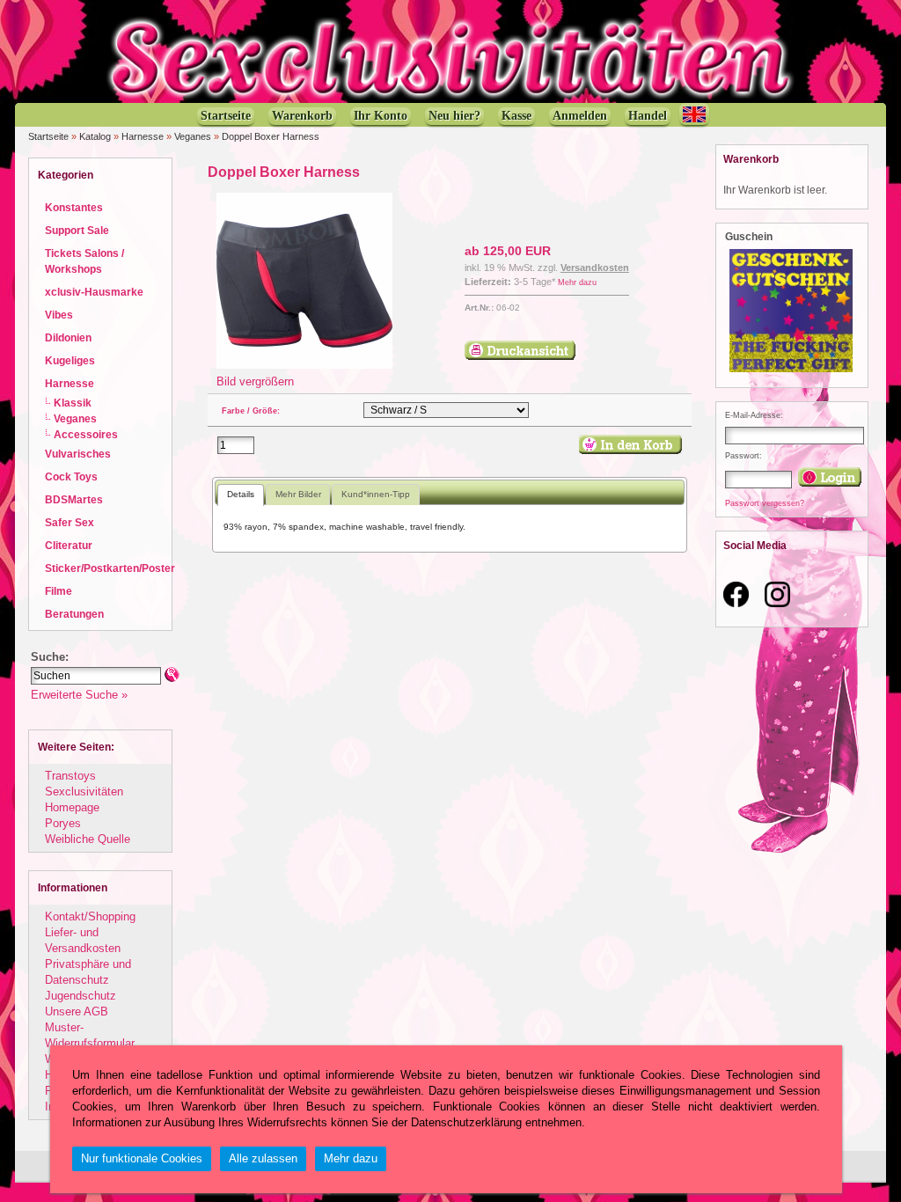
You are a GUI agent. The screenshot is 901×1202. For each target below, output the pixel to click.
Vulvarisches (78, 453)
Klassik (73, 402)
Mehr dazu (577, 282)
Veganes (192, 136)
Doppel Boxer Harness (270, 136)
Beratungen (74, 613)
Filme (58, 591)
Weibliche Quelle (87, 839)
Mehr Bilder (298, 494)
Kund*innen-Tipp (375, 494)
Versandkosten (594, 267)
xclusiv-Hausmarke (94, 291)
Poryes (63, 823)
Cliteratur (68, 545)
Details (240, 494)
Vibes (59, 314)
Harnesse (142, 136)
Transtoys (70, 775)
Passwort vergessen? (764, 503)
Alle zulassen (263, 1158)
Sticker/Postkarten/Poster (110, 568)
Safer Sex (69, 522)
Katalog (95, 136)
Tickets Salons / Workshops (84, 261)
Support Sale (77, 230)
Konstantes (74, 207)
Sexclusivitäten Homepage (84, 799)
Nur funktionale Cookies (141, 1158)
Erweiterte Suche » (79, 694)
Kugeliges (70, 360)
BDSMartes (74, 499)
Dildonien (68, 337)
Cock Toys (71, 476)
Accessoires (86, 434)
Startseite (48, 136)
